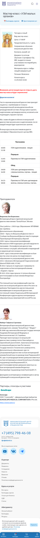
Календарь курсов (8, 493)
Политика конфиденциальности (12, 480)
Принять (34, 525)
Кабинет (37, 536)
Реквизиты (5, 466)
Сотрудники (5, 469)
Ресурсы (4, 516)
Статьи (4, 501)
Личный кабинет (7, 511)
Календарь (5, 514)
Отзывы (4, 477)
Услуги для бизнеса (8, 495)
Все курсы (5, 490)
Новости (4, 472)
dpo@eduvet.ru (7, 440)
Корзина (26, 536)
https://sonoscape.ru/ (7, 403)
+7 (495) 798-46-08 (16, 433)
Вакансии (5, 474)
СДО (3, 498)
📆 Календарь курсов (11, 21)
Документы (5, 463)
